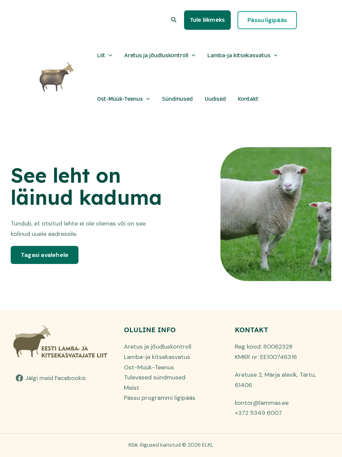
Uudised (215, 98)
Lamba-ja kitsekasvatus (239, 55)
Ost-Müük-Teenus (120, 98)
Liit (101, 55)
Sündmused (177, 98)
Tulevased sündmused (154, 377)
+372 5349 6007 (258, 413)
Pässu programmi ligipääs (159, 398)
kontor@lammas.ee (262, 403)
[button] (174, 20)
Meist (131, 388)
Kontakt (248, 98)
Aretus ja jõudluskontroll (156, 55)
